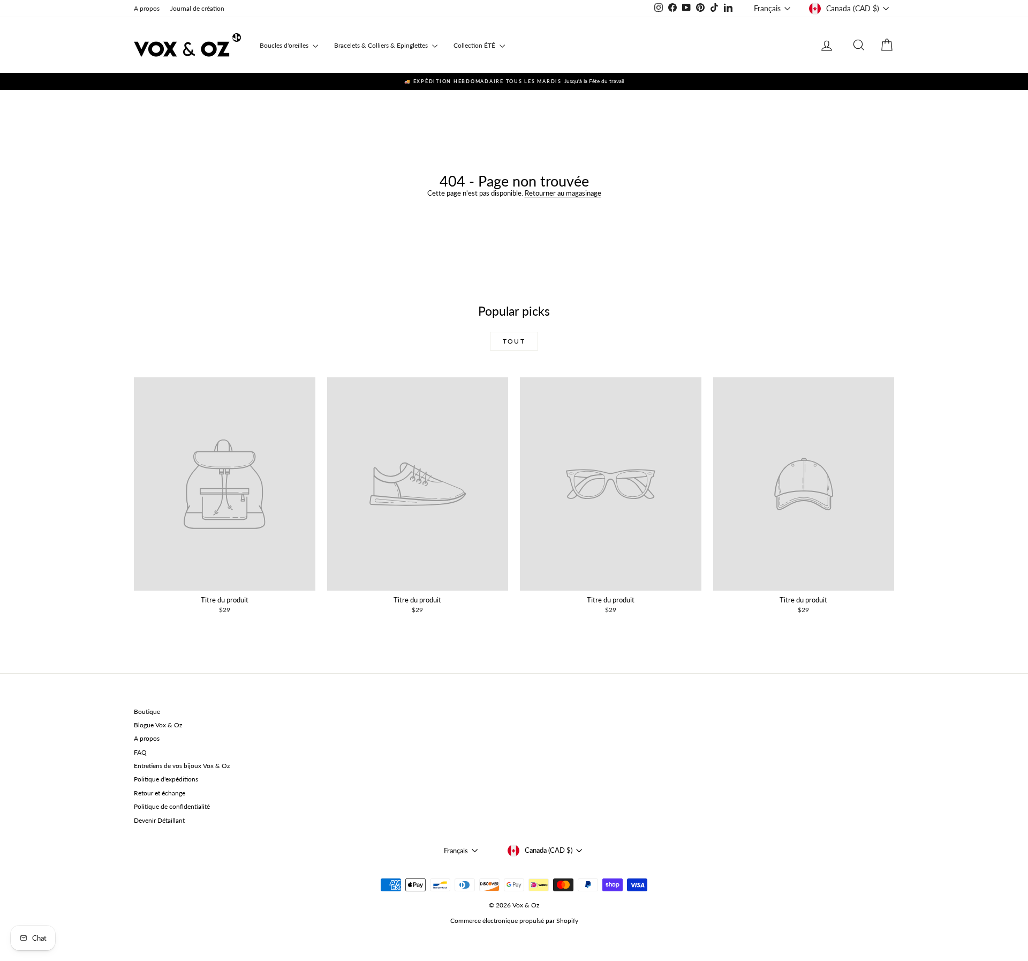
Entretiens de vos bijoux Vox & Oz (182, 766)
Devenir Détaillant (159, 820)
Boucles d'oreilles (285, 45)
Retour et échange (159, 793)
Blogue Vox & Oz (158, 725)
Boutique (147, 711)
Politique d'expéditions (166, 779)
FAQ (140, 752)
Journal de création (197, 8)
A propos (147, 8)
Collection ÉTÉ (475, 45)
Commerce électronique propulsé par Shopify (514, 921)
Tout (514, 341)
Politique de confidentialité (172, 806)
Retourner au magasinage (563, 193)
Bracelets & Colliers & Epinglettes (381, 45)
